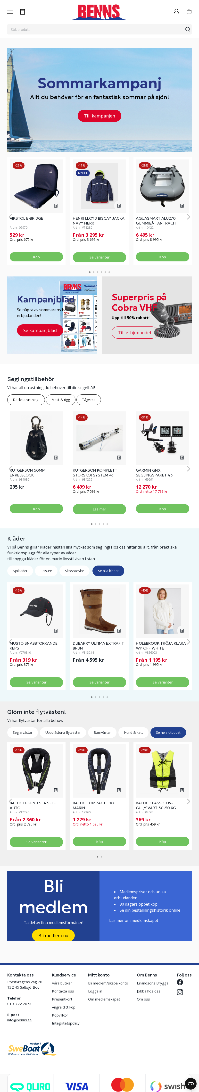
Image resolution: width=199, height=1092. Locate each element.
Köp (36, 256)
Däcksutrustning (26, 399)
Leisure (46, 570)
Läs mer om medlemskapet (133, 920)
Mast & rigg (60, 399)
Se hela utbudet (168, 732)
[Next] (188, 216)
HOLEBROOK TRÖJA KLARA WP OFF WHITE (161, 645)
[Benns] (99, 12)
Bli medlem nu (53, 935)
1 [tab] (90, 272)
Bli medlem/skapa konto (108, 983)
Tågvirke (88, 399)
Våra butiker (62, 983)
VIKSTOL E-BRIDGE (26, 218)
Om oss (143, 999)
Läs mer (99, 509)
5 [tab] (105, 272)
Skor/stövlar (74, 570)
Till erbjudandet (135, 332)
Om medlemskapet (104, 999)
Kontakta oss (63, 991)
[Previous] (10, 216)
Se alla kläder (108, 570)
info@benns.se (19, 1019)
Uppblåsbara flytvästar (63, 732)
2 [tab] (94, 272)
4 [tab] (101, 272)
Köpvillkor (60, 1015)
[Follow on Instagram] (180, 992)
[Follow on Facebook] (180, 982)
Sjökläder (20, 570)
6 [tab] (109, 272)
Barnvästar (102, 732)
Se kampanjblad (40, 330)
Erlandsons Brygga (152, 983)
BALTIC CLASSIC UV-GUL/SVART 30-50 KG (156, 805)
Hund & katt (133, 732)
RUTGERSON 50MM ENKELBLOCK (28, 472)
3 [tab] (98, 272)
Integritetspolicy (66, 1023)
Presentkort (62, 999)
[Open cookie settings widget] (191, 1084)
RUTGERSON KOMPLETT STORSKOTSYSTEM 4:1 (95, 472)
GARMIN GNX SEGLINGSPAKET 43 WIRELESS (154, 475)
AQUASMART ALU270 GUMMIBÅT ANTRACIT (156, 220)
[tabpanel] (36, 211)
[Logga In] (176, 12)
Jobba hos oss (148, 991)
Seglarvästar (22, 732)
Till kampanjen (99, 116)
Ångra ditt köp (63, 1007)
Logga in (95, 991)
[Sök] (188, 29)
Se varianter (100, 257)
